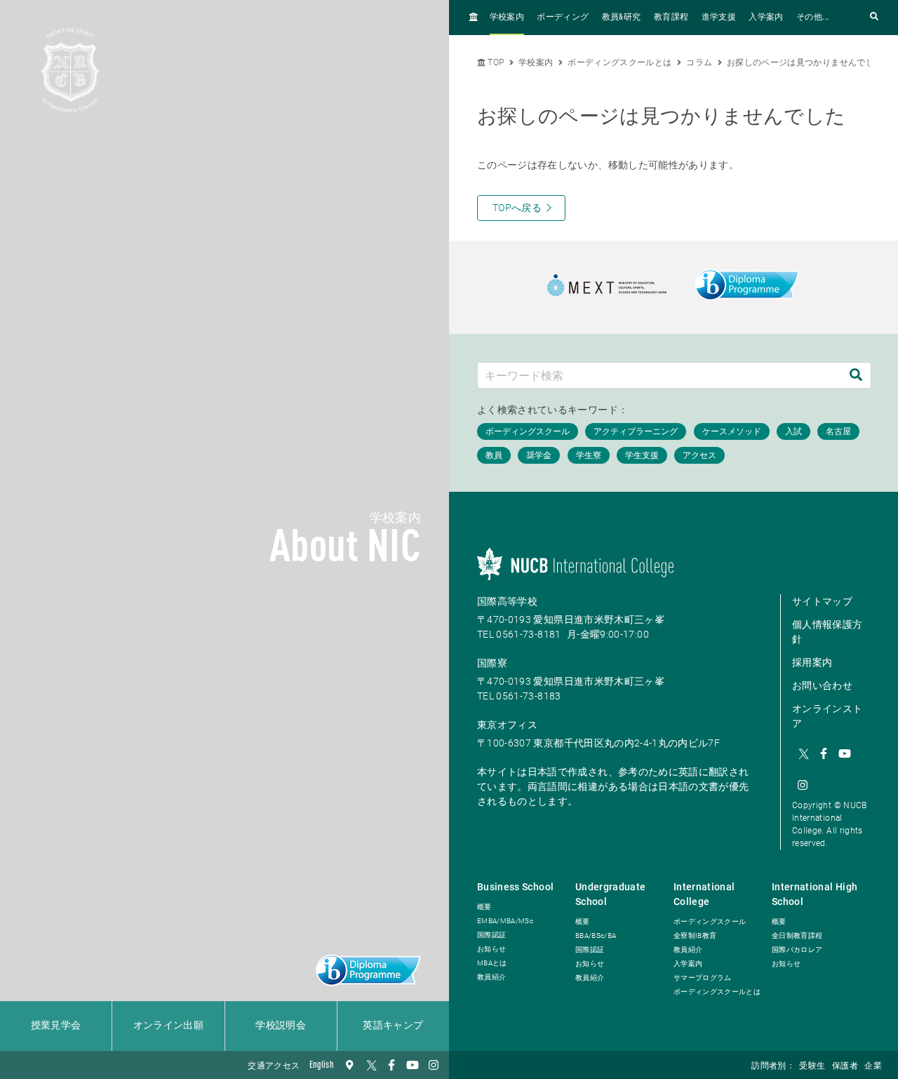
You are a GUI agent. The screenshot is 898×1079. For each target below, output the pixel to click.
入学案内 (766, 17)
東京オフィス (507, 724)
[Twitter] (370, 1065)
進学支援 (719, 17)
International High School (814, 894)
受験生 (812, 1066)
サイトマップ (822, 601)
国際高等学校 (507, 601)
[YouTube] (412, 1065)
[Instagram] (433, 1065)
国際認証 (491, 935)
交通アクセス (274, 1066)
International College (704, 894)
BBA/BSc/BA (596, 935)
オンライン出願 (168, 1026)
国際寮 (492, 663)
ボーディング (563, 17)
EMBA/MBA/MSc (505, 921)
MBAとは (492, 963)
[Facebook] (391, 1065)
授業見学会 (56, 1026)
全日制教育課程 (797, 935)
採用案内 (812, 662)
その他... (812, 17)
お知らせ (491, 949)
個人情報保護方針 (827, 632)
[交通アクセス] (349, 1065)
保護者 (845, 1066)
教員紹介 (491, 977)
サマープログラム (703, 977)
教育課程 (671, 17)
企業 (873, 1066)
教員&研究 (621, 17)
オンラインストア (827, 716)
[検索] (856, 375)
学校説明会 (280, 1026)
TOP (494, 62)
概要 (484, 907)
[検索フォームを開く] (874, 17)
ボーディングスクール (710, 921)
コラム (699, 62)
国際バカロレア (797, 949)
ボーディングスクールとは (619, 62)
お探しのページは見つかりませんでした (805, 62)
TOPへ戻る (517, 207)
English (321, 1065)
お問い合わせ (822, 685)
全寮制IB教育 (695, 935)
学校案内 (507, 17)
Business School (515, 886)
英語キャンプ (393, 1026)
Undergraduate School (610, 894)
